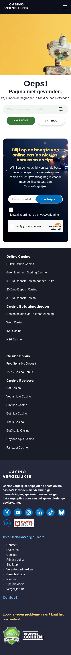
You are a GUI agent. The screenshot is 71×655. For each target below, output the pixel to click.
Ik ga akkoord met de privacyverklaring (34, 214)
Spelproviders (15, 584)
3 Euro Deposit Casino (21, 298)
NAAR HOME (21, 120)
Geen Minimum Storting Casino (26, 272)
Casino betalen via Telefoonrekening (30, 313)
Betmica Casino (16, 413)
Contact (11, 545)
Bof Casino (13, 388)
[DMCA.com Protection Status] (11, 635)
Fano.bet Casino (17, 447)
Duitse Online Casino (20, 263)
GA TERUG (51, 120)
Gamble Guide (15, 574)
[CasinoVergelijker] (17, 475)
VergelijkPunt (15, 589)
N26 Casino (14, 339)
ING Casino (13, 330)
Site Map (12, 564)
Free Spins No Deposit (21, 363)
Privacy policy (15, 559)
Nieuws (11, 579)
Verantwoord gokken (19, 569)
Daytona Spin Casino (20, 439)
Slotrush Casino (16, 405)
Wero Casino (14, 322)
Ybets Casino (15, 422)
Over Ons (12, 549)
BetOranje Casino (17, 430)
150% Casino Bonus (19, 372)
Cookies (11, 554)
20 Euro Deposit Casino (21, 289)
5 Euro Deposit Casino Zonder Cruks (30, 280)
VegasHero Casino (18, 396)
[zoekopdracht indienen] (61, 109)
